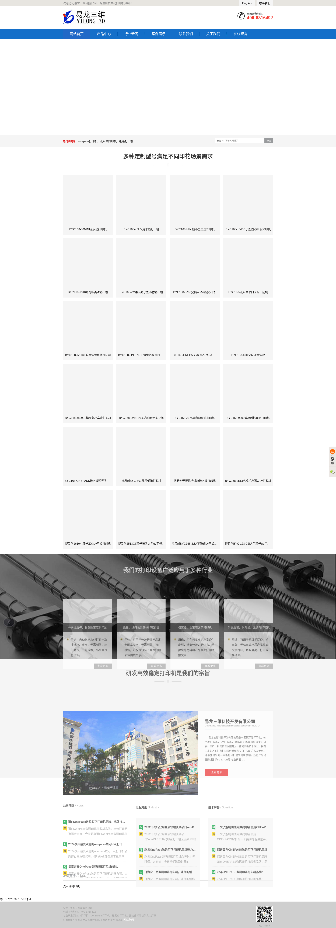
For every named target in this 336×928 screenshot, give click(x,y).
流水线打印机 (108, 141)
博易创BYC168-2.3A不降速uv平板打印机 (197, 543)
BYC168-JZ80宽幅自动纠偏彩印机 (194, 292)
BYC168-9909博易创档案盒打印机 (248, 417)
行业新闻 (131, 34)
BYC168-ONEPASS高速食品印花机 (141, 417)
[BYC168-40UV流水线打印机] (141, 200)
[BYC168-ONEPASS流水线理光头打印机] (88, 452)
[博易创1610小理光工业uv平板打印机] (88, 514)
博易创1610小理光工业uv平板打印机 (88, 543)
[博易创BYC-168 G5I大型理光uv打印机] (248, 514)
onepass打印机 (87, 141)
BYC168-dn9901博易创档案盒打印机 (88, 417)
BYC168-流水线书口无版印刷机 (248, 292)
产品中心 (104, 34)
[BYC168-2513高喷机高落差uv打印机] (248, 452)
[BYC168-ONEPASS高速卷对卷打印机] (195, 326)
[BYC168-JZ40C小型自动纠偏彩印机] (248, 200)
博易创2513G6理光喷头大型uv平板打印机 (144, 543)
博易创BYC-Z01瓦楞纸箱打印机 (141, 480)
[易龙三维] (84, 17)
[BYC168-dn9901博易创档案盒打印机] (88, 389)
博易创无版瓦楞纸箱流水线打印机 (195, 480)
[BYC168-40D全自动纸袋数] (248, 326)
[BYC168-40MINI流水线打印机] (88, 200)
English (247, 3)
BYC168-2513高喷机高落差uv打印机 (248, 480)
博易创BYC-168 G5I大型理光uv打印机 (248, 543)
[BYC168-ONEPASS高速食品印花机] (141, 389)
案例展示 (159, 34)
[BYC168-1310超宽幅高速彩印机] (88, 263)
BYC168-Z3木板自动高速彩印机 (195, 417)
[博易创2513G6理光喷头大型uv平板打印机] (141, 514)
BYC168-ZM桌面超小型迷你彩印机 (141, 292)
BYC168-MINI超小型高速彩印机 (195, 229)
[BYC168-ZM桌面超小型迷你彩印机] (141, 263)
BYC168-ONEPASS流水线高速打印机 (142, 355)
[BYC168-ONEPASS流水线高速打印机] (141, 326)
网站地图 (129, 919)
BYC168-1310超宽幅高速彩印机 (88, 292)
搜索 (268, 140)
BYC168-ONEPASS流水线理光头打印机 (90, 480)
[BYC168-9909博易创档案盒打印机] (248, 389)
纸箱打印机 (126, 141)
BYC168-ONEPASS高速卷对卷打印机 (195, 355)
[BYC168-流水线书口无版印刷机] (248, 263)
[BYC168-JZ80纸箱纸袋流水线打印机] (88, 326)
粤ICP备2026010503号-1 (15, 899)
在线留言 (240, 34)
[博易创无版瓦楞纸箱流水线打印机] (195, 452)
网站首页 (77, 34)
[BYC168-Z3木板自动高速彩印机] (195, 389)
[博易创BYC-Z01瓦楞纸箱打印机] (141, 452)
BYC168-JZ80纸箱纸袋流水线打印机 (88, 355)
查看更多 (216, 749)
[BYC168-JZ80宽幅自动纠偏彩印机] (195, 263)
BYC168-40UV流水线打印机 (141, 229)
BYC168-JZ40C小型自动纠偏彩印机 (248, 229)
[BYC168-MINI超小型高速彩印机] (195, 200)
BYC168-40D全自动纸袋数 (248, 355)
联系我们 (264, 3)
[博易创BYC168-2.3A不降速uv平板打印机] (195, 514)
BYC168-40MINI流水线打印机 (88, 229)
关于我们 (213, 34)
